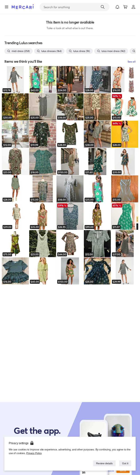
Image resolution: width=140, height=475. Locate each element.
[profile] (133, 7)
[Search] (102, 7)
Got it (125, 463)
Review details (103, 463)
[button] (117, 7)
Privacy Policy (33, 453)
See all (132, 61)
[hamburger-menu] (6, 7)
